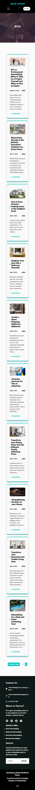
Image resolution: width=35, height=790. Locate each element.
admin (23, 90)
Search (23, 761)
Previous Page (14, 664)
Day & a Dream (17, 3)
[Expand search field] (19, 9)
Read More (16, 114)
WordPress (22, 781)
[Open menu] (8, 9)
